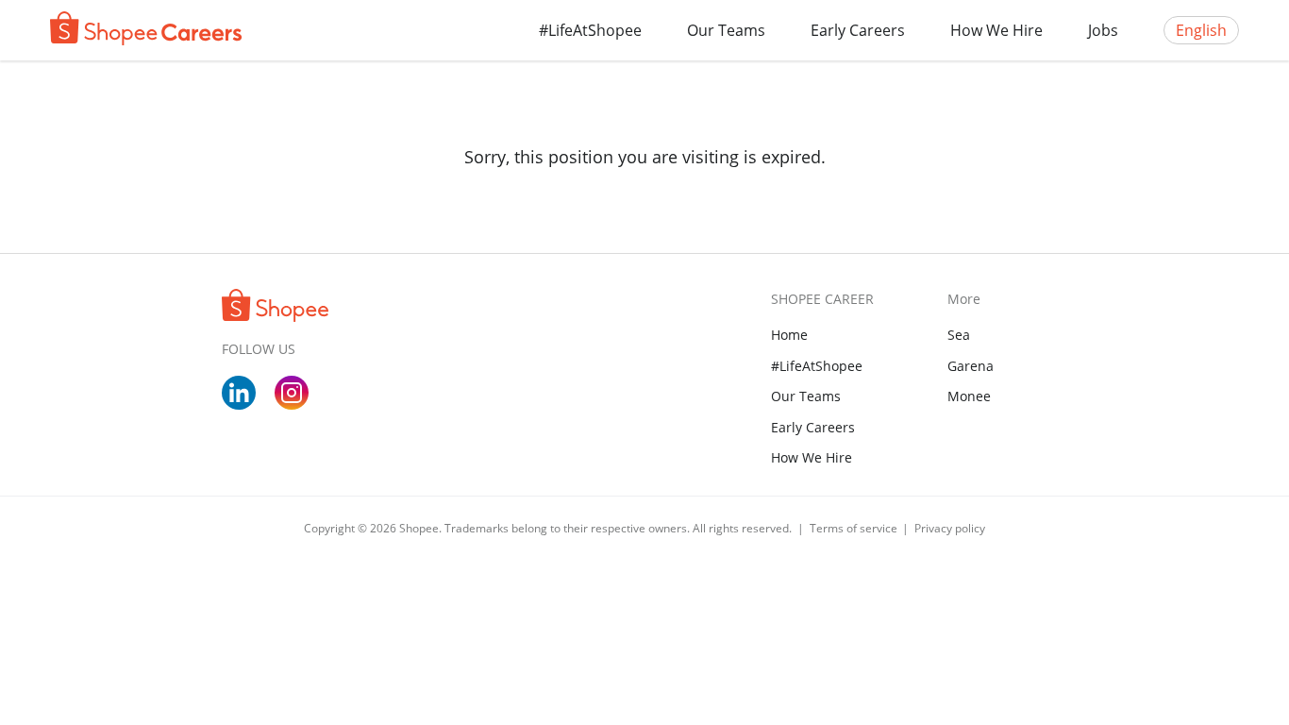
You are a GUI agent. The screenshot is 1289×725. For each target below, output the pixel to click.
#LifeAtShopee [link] (816, 366)
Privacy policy (949, 528)
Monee (969, 396)
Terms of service (855, 528)
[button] (726, 30)
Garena (970, 366)
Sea (958, 335)
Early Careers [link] (813, 427)
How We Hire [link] (811, 457)
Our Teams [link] (806, 396)
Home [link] (789, 335)
